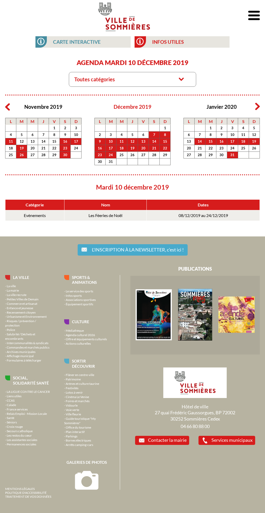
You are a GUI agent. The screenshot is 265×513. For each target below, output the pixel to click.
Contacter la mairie (167, 440)
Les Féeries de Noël (105, 215)
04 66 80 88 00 (195, 426)
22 (54, 148)
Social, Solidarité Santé (31, 380)
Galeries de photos (87, 462)
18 (11, 148)
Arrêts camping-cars (79, 444)
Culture (80, 321)
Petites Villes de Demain (23, 299)
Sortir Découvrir (83, 363)
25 (11, 155)
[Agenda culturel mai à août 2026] (236, 331)
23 (65, 148)
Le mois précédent (7, 107)
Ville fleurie (73, 414)
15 (54, 141)
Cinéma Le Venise (77, 397)
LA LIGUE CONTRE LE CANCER (28, 391)
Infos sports (74, 295)
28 (43, 155)
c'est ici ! (138, 249)
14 (43, 141)
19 (22, 148)
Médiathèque (75, 330)
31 (111, 162)
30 (65, 155)
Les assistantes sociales (22, 440)
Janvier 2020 (222, 107)
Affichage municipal (20, 356)
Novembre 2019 (43, 107)
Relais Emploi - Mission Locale (27, 413)
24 (76, 148)
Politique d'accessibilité (26, 492)
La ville (21, 277)
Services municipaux (232, 440)
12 (22, 141)
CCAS (10, 400)
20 (33, 148)
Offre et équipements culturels (86, 339)
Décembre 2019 (132, 107)
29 (54, 155)
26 (22, 155)
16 (65, 141)
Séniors (12, 422)
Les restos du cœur (19, 435)
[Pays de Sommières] (154, 339)
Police (11, 329)
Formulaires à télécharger (24, 360)
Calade (11, 405)
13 (33, 141)
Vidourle (72, 405)
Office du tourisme (78, 427)
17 (76, 141)
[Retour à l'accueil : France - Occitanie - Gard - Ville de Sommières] (124, 15)
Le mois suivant (257, 107)
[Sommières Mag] (195, 339)
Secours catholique (20, 431)
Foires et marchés (78, 401)
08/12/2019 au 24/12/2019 (203, 215)
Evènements (35, 215)
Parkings (71, 436)
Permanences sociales (21, 444)
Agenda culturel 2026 (80, 335)
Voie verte (72, 409)
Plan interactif (75, 431)
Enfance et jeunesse (20, 308)
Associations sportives (81, 299)
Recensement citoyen (21, 312)
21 (43, 148)
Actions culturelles (78, 343)
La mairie (13, 290)
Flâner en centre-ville (80, 375)
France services (17, 409)
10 (76, 135)
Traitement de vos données (28, 496)
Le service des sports (79, 291)
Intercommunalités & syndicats (27, 343)
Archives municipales (21, 351)
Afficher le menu (254, 15)
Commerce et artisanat (22, 303)
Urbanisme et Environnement (27, 316)
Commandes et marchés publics (28, 347)
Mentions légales (20, 488)
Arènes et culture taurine (82, 383)
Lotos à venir (74, 392)
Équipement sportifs (79, 304)
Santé (10, 418)
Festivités (72, 388)
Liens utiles (14, 396)
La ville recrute (16, 295)
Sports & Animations (84, 280)
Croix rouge (15, 426)
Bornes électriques (78, 440)
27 (33, 155)
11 (11, 141)
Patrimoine (73, 379)
